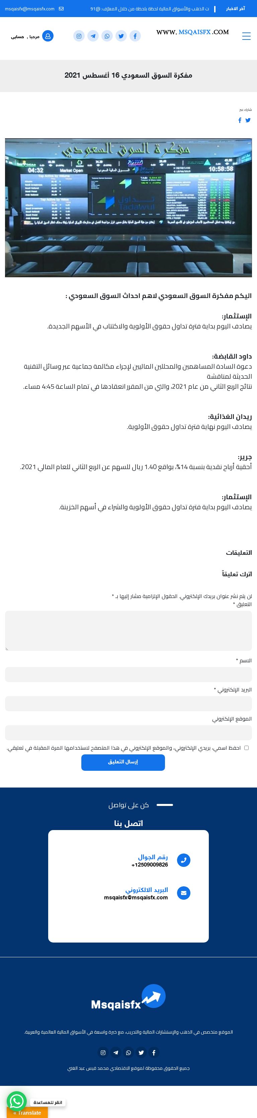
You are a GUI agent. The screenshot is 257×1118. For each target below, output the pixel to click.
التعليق (242, 604)
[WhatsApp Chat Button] (17, 1101)
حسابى (17, 37)
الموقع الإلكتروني (232, 719)
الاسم (244, 660)
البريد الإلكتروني (233, 689)
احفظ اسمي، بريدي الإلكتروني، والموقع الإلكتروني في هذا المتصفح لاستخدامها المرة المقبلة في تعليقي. (124, 748)
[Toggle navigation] (246, 36)
